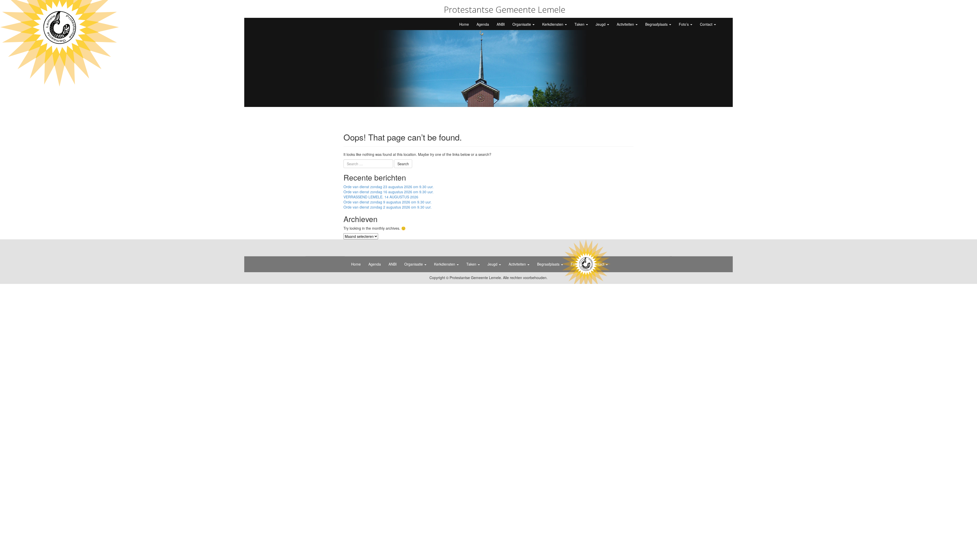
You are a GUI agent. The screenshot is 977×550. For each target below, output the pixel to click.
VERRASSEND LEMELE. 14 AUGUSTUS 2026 (380, 196)
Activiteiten (626, 24)
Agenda (483, 24)
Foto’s (684, 24)
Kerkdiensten (553, 24)
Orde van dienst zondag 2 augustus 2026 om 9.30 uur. (387, 207)
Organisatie (522, 24)
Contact (706, 24)
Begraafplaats (657, 24)
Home (464, 24)
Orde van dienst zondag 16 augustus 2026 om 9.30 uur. (388, 191)
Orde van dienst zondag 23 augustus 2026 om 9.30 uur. (388, 186)
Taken (579, 24)
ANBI (501, 24)
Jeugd (601, 24)
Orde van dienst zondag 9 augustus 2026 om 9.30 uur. (387, 201)
